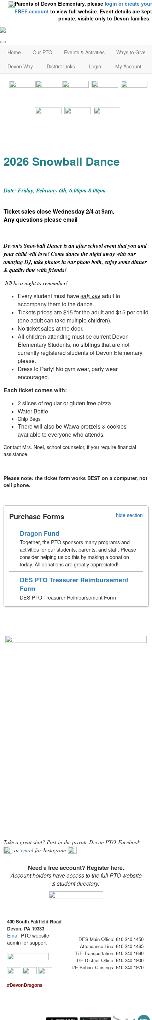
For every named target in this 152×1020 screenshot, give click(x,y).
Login (95, 66)
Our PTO (42, 52)
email (70, 219)
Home (14, 52)
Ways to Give (131, 52)
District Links (61, 66)
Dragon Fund (39, 533)
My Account (128, 66)
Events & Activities (84, 52)
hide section (129, 514)
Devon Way (20, 66)
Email (13, 935)
